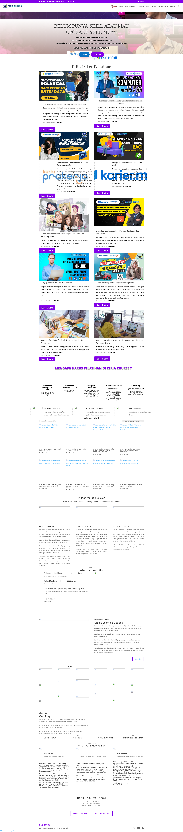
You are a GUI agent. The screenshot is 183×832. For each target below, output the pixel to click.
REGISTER (97, 54)
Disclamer (173, 6)
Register (141, 6)
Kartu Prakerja (163, 6)
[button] (7, 831)
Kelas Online (47, 129)
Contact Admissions (101, 813)
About (121, 6)
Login (147, 6)
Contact (153, 6)
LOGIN (84, 54)
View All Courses (80, 813)
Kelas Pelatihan (130, 6)
